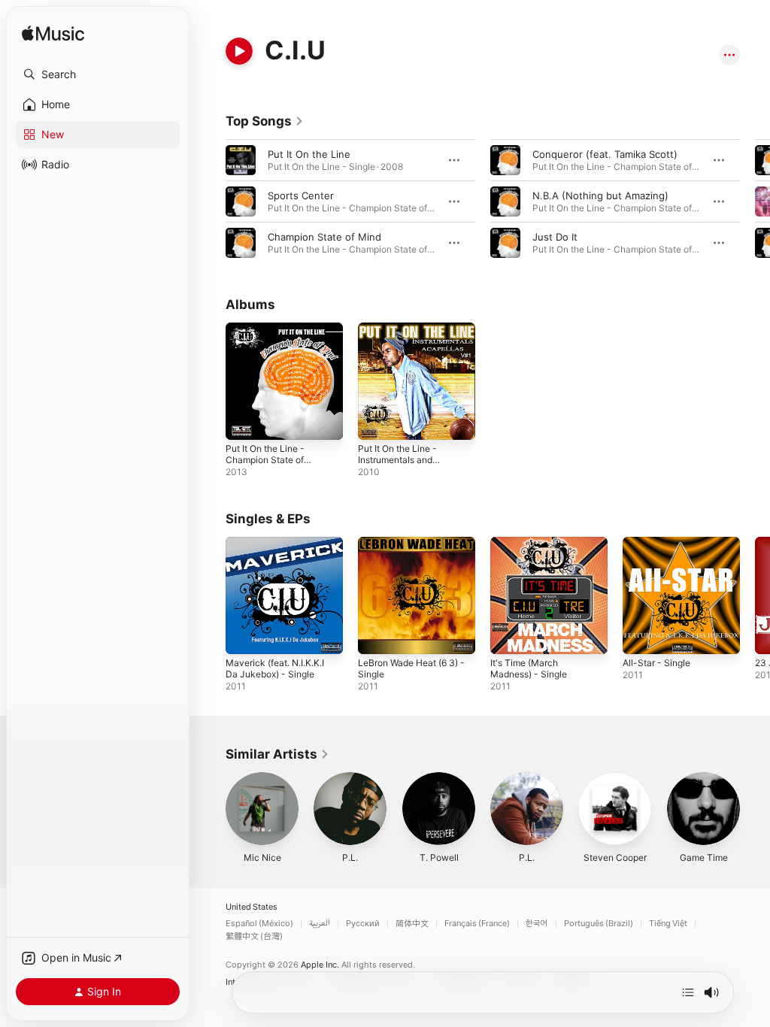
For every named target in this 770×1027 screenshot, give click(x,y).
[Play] (239, 51)
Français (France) (477, 923)
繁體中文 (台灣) (254, 936)
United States (251, 907)
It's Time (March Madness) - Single (528, 668)
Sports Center (301, 195)
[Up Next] (688, 992)
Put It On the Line (309, 154)
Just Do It (555, 237)
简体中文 (412, 923)
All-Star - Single (656, 662)
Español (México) (259, 923)
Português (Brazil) (598, 923)
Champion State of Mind (324, 237)
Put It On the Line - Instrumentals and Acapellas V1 (397, 460)
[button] (98, 74)
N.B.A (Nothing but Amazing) (600, 195)
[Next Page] (754, 201)
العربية (319, 923)
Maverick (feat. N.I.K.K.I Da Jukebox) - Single (275, 668)
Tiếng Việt (668, 923)
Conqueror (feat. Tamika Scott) (605, 154)
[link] (265, 121)
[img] (53, 34)
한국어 (537, 923)
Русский (363, 923)
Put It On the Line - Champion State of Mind (265, 460)
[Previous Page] (210, 201)
